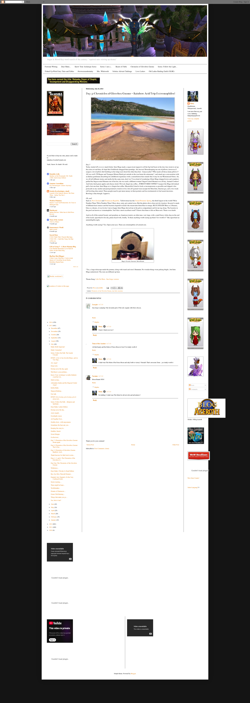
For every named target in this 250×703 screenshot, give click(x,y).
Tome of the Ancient (99, 343)
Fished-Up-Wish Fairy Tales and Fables (59, 71)
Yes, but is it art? (56, 500)
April (53, 510)
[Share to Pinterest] (121, 288)
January (53, 520)
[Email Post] (107, 288)
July (52, 344)
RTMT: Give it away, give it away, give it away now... (63, 398)
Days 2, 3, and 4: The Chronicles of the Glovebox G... (63, 459)
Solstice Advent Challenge (122, 71)
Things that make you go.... (59, 497)
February (54, 517)
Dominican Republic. (112, 200)
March (53, 513)
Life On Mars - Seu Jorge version (107, 279)
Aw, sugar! (54, 363)
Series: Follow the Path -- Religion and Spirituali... (63, 403)
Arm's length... (55, 413)
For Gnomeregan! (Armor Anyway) (60, 185)
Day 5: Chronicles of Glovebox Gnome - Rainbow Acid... (63, 451)
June (52, 504)
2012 (51, 524)
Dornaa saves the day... (58, 410)
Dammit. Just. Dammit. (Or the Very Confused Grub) (62, 478)
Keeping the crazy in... (58, 428)
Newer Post (90, 445)
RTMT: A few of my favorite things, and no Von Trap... (64, 359)
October (53, 334)
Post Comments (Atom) (101, 448)
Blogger (133, 673)
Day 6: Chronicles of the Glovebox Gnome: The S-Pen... (64, 446)
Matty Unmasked (56, 350)
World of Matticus (56, 201)
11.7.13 (100, 304)
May (52, 507)
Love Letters (140, 71)
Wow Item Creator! (193, 478)
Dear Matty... (66, 66)
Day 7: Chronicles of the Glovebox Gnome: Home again (64, 441)
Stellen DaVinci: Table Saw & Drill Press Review (62, 213)
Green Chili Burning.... (58, 494)
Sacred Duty (54, 235)
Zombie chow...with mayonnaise (61, 422)
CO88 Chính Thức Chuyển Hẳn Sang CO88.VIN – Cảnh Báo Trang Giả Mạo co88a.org (61, 239)
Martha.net (53, 210)
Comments (194, 389)
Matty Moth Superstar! (58, 347)
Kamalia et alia (55, 174)
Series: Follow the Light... (167, 66)
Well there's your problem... (59, 372)
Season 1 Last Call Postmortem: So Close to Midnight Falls (63, 204)
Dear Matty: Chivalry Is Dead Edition (62, 471)
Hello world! (53, 229)
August (53, 341)
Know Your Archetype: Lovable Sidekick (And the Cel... (63, 376)
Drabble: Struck (56, 431)
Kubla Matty (55, 388)
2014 (51, 322)
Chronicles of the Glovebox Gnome (101, 291)
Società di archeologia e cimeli (59, 191)
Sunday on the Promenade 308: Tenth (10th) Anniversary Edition (61, 177)
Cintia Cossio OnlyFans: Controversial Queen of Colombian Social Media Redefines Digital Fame (61, 260)
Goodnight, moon (56, 416)
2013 (51, 325)
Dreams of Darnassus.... (58, 491)
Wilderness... (55, 468)
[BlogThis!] (114, 288)
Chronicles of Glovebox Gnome (142, 66)
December (54, 328)
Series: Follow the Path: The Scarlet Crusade (62, 354)
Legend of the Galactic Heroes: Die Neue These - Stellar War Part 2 (62, 194)
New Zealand (96, 200)
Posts (192, 385)
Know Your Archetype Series (85, 66)
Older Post (175, 445)
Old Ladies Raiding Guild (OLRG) (161, 71)
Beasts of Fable (121, 66)
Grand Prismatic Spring (143, 200)
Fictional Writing (51, 66)
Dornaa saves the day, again (59, 369)
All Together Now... (57, 419)
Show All (75, 266)
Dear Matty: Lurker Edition (59, 407)
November (54, 331)
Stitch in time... (55, 380)
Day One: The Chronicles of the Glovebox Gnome (64, 464)
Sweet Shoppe (55, 434)
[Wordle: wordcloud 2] (55, 276)
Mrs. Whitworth (103, 71)
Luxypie (95, 304)
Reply (94, 318)
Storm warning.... (56, 482)
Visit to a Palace (54, 222)
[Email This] (112, 288)
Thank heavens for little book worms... (63, 455)
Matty (100, 326)
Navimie (95, 376)
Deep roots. (54, 366)
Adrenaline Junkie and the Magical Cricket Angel (64, 384)
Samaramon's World (56, 227)
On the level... (55, 437)
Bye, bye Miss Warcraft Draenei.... (61, 474)
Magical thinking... (56, 391)
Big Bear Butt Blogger (57, 256)
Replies (97, 322)
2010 (51, 530)
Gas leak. (54, 394)
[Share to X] (116, 288)
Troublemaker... (55, 488)
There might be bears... (58, 485)
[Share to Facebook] (119, 288)
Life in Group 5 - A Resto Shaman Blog (63, 246)
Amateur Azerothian (56, 183)
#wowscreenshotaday (85, 71)
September (54, 338)
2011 (51, 527)
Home (133, 445)
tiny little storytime (117, 291)
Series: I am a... (106, 66)
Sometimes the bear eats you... (60, 425)
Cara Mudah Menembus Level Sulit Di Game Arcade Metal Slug (61, 249)
